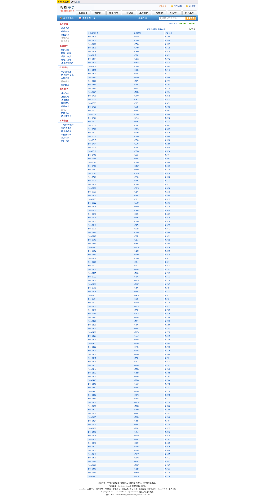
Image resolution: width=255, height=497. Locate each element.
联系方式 (142, 489)
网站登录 (108, 489)
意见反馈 (162, 6)
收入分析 (65, 138)
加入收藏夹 (178, 6)
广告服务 (133, 489)
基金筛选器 (68, 18)
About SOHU (162, 489)
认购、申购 (66, 53)
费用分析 (65, 141)
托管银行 (174, 13)
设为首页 (192, 6)
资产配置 (65, 85)
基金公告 (65, 97)
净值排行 (98, 13)
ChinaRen (82, 489)
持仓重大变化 (67, 75)
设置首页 (125, 489)
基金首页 (83, 13)
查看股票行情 (88, 18)
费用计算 (65, 50)
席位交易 (65, 113)
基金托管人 (66, 116)
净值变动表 (66, 135)
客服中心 (116, 489)
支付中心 (90, 489)
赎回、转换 (66, 56)
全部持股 (65, 78)
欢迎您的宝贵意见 (139, 486)
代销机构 (159, 13)
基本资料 (65, 93)
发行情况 (65, 103)
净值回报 (113, 13)
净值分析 (65, 28)
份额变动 (65, 106)
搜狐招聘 (99, 489)
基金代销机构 (67, 63)
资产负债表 (66, 128)
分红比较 (128, 13)
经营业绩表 (66, 131)
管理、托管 (66, 60)
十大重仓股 (66, 72)
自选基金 (189, 13)
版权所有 (150, 492)
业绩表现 (65, 31)
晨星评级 (142, 18)
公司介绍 (172, 489)
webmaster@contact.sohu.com (139, 495)
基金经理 (65, 100)
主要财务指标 (67, 125)
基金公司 (143, 13)
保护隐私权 (151, 489)
